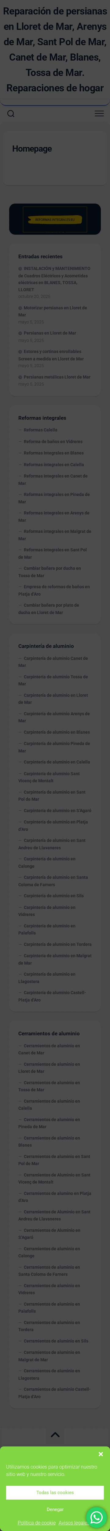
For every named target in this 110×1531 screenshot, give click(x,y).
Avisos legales (74, 1523)
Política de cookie (37, 1523)
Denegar (55, 1509)
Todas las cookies (55, 1492)
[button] (101, 1454)
